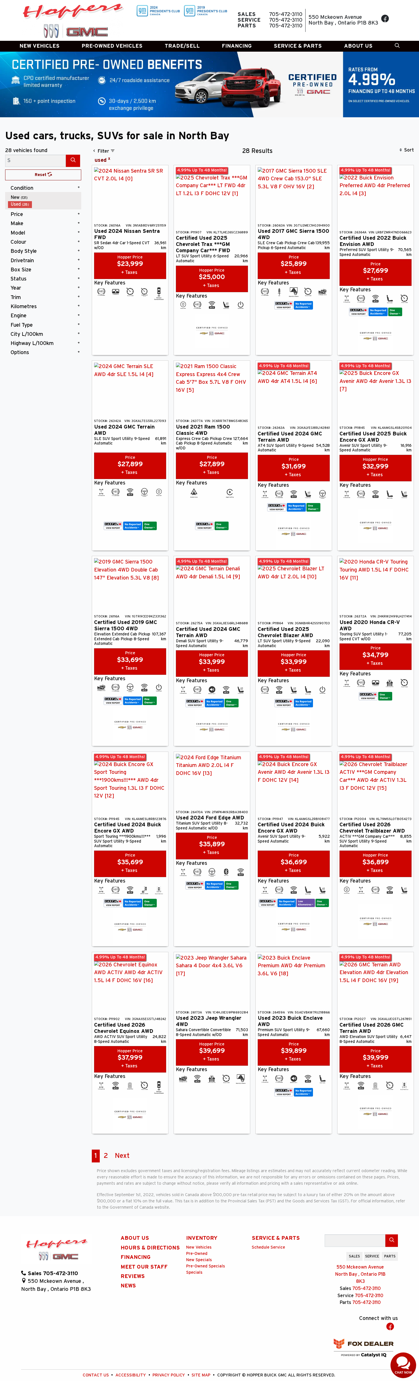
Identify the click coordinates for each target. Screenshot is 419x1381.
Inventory (201, 1238)
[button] (39, 46)
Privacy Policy (169, 1375)
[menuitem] (45, 197)
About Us (135, 1238)
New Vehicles (198, 1247)
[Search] (73, 161)
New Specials (199, 1260)
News (128, 1286)
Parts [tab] (390, 1256)
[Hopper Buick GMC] (72, 20)
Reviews (133, 1276)
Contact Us (96, 1375)
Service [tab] (372, 1256)
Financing (135, 1257)
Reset (41, 175)
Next (122, 1155)
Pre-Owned (197, 1253)
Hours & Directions (150, 1248)
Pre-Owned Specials (205, 1266)
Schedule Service (268, 1247)
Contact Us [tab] (334, 1256)
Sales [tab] (354, 1256)
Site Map (201, 1375)
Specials (194, 1272)
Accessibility (131, 1375)
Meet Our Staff (144, 1267)
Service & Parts (276, 1238)
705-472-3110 (366, 1288)
